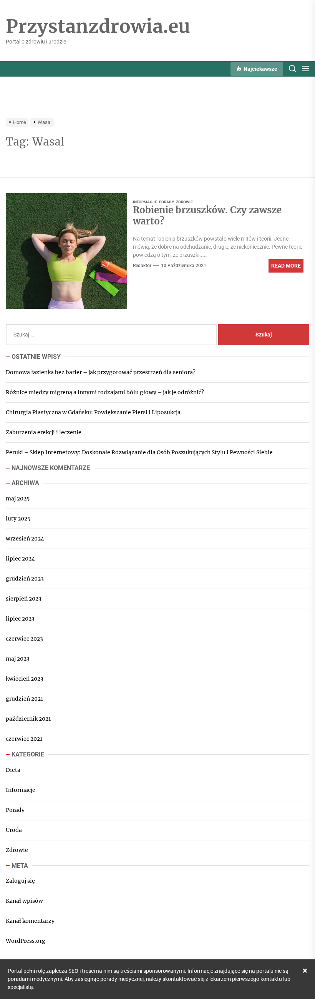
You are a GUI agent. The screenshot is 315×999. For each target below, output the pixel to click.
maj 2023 (18, 658)
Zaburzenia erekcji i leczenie (43, 432)
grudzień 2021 (24, 698)
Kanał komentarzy (30, 920)
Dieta (13, 769)
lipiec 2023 (20, 618)
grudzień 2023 (25, 578)
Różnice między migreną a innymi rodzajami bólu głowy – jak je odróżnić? (105, 392)
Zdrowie (184, 202)
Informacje (145, 202)
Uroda (14, 830)
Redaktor (142, 265)
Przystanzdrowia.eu (98, 26)
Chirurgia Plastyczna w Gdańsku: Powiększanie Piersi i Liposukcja (93, 412)
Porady (166, 202)
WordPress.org (25, 940)
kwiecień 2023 (24, 678)
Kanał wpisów (24, 900)
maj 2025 (18, 498)
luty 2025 (18, 518)
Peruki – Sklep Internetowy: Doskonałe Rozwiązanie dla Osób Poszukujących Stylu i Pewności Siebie (139, 452)
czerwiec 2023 (24, 638)
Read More (286, 266)
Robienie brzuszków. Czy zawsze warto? (207, 215)
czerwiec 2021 (24, 738)
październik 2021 (28, 718)
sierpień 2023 (23, 598)
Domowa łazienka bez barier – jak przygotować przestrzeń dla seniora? (101, 372)
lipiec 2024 (20, 558)
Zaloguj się (20, 880)
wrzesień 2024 (25, 538)
